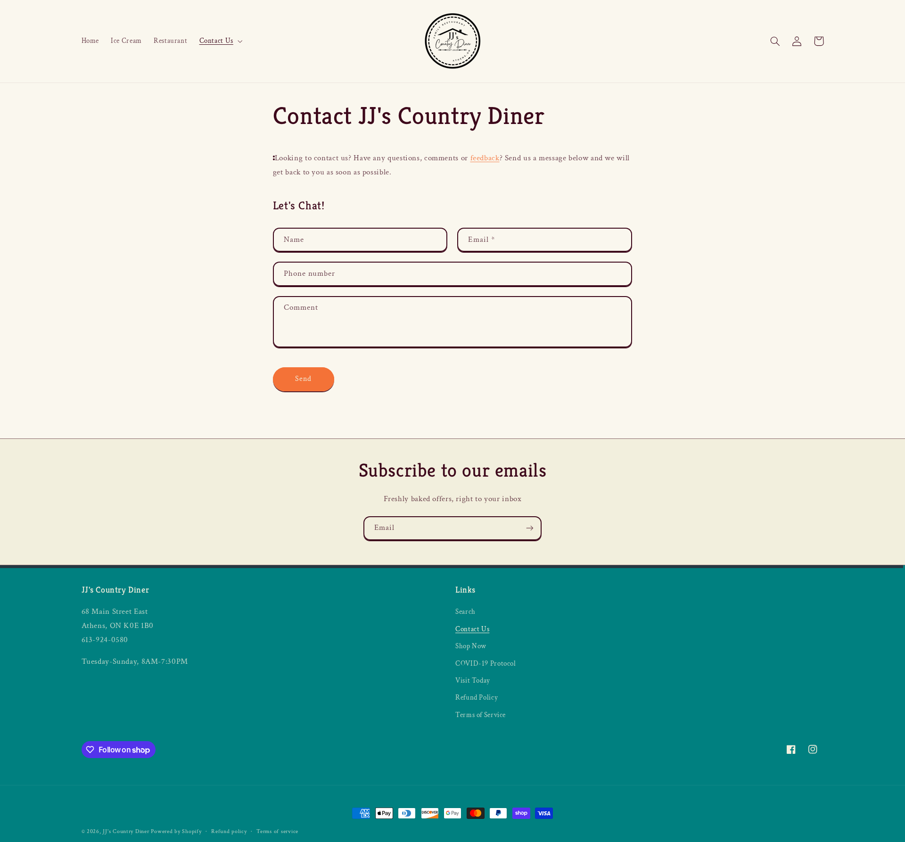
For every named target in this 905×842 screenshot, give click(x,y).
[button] (220, 41)
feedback (485, 158)
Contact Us (472, 629)
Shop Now (470, 646)
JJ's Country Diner (126, 831)
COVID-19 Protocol (485, 663)
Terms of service (277, 831)
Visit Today (472, 680)
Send (303, 379)
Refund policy (229, 831)
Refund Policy (476, 697)
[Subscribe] (530, 528)
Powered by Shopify (176, 831)
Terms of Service (480, 714)
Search (465, 611)
